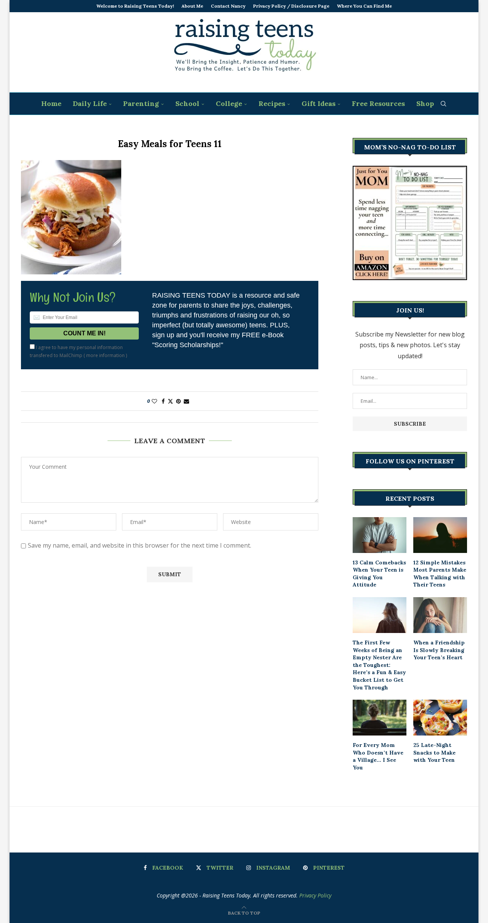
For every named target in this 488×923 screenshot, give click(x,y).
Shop (425, 103)
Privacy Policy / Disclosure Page (291, 6)
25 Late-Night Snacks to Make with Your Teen (434, 752)
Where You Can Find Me (364, 6)
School (187, 103)
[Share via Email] (186, 401)
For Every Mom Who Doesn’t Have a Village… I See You (378, 756)
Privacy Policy (315, 895)
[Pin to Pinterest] (178, 401)
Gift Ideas (319, 103)
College (229, 103)
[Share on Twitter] (170, 401)
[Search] (443, 104)
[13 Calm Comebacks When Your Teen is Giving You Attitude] (379, 535)
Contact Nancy (228, 6)
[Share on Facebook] (163, 401)
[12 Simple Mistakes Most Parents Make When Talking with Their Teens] (440, 535)
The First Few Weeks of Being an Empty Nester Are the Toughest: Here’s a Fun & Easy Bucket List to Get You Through (379, 665)
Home (51, 103)
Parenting (141, 103)
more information (105, 355)
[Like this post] (154, 401)
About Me (192, 6)
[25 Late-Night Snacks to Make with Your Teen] (440, 718)
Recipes (271, 103)
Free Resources (378, 103)
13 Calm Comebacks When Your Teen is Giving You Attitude (379, 573)
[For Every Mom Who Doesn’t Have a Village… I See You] (379, 718)
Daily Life (90, 103)
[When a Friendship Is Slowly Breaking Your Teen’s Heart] (440, 615)
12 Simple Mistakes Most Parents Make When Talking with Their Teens (439, 573)
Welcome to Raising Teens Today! (135, 6)
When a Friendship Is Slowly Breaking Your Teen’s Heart (439, 650)
